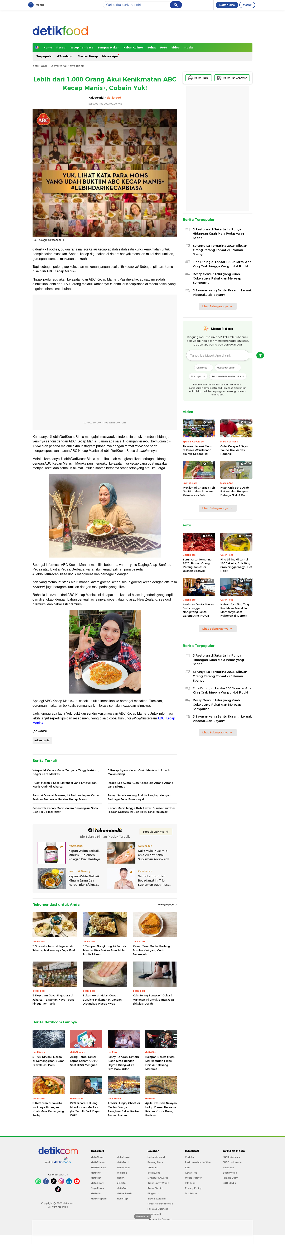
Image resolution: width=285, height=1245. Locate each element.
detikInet (96, 1172)
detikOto (96, 1193)
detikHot (96, 1177)
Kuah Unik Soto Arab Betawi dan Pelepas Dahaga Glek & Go (234, 491)
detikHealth (123, 1167)
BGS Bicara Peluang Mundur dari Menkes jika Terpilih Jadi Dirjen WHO (85, 1109)
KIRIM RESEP (201, 77)
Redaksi (189, 1157)
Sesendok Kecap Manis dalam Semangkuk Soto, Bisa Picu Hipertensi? (65, 809)
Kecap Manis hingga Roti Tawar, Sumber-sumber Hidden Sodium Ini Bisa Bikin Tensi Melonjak (141, 809)
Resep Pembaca (81, 47)
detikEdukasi (98, 1162)
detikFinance (98, 1167)
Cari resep (202, 367)
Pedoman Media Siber (198, 1162)
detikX (121, 1177)
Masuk (247, 4)
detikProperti (99, 1198)
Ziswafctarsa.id (157, 1198)
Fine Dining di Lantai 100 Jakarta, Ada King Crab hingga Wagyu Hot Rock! (222, 264)
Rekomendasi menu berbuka (226, 376)
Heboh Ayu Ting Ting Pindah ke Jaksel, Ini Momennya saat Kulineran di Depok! (234, 610)
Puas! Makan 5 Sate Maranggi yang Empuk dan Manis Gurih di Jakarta (65, 784)
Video (175, 47)
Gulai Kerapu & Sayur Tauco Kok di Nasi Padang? (234, 450)
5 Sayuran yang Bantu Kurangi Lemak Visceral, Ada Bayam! (222, 292)
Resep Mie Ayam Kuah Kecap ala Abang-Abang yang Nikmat (140, 784)
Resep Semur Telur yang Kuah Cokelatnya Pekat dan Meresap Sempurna (217, 278)
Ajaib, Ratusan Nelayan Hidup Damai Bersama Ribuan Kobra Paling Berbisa (161, 1109)
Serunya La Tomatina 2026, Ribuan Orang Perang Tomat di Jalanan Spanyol (220, 250)
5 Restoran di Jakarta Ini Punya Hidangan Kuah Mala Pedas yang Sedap (48, 1109)
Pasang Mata (155, 1162)
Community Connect (160, 1219)
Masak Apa (110, 56)
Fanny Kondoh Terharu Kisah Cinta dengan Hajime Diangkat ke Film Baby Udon (123, 1063)
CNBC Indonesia (232, 1162)
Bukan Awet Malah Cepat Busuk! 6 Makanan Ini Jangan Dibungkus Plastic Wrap (102, 999)
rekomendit (154, 1214)
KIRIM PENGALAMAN (235, 77)
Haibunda (228, 1167)
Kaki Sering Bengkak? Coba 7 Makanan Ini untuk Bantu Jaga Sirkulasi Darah (153, 999)
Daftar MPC (227, 4)
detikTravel (123, 1157)
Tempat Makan (108, 47)
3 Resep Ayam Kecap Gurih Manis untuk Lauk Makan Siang (139, 772)
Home (47, 47)
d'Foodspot (65, 56)
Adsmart (153, 1167)
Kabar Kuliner (133, 47)
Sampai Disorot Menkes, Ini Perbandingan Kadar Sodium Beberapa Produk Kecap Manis (66, 797)
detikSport (97, 1182)
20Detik (121, 1182)
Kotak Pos (191, 1172)
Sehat (151, 47)
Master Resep (88, 56)
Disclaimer (191, 1193)
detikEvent (154, 1172)
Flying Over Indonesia (160, 1203)
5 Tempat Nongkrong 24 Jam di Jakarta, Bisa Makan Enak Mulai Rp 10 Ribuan (104, 950)
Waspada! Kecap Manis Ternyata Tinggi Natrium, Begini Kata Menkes (66, 772)
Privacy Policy (193, 1188)
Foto (163, 47)
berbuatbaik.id (156, 1157)
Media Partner (193, 1177)
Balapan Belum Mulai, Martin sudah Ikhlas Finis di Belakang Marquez (160, 1063)
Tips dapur (196, 376)
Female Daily (230, 1177)
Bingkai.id (153, 1193)
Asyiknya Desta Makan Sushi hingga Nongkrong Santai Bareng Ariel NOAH (198, 610)
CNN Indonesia (231, 1157)
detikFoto (122, 1188)
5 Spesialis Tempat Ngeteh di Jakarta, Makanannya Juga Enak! (54, 948)
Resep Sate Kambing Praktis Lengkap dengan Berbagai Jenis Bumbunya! (139, 797)
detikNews (97, 1157)
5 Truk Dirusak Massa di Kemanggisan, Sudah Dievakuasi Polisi (48, 1061)
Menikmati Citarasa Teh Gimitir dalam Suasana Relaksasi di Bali (199, 491)
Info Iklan (190, 1182)
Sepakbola (97, 1188)
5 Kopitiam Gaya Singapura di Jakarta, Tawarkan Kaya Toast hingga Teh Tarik (53, 999)
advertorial (42, 740)
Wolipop (122, 1172)
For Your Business (158, 1208)
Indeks (188, 47)
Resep (61, 47)
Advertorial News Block (67, 65)
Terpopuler (44, 56)
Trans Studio (155, 1188)
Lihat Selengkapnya (215, 306)
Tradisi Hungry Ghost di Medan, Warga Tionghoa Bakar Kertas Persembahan (124, 1109)
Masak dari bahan (226, 367)
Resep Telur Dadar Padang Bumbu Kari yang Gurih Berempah (151, 950)
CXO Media (229, 1182)
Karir (187, 1167)
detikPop (122, 1198)
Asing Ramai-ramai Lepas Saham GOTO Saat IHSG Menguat (84, 1061)
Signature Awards (158, 1177)
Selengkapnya (166, 904)
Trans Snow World (158, 1182)
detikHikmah (124, 1193)
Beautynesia (230, 1172)
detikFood (40, 65)
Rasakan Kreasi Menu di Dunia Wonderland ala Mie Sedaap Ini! (197, 450)
